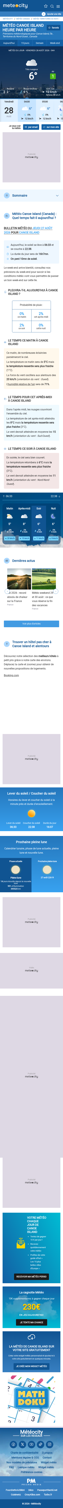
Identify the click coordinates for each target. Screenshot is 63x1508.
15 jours (25, 43)
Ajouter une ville (54, 14)
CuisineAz (16, 1494)
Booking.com (11, 675)
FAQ (11, 1467)
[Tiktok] (40, 1445)
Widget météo (49, 1462)
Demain (39, 43)
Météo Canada (23, 19)
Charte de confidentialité (24, 1452)
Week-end (55, 43)
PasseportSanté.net (47, 1490)
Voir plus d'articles (31, 623)
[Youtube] (31, 1445)
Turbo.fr (48, 1494)
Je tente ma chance (31, 1322)
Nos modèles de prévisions (21, 1462)
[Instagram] (49, 1445)
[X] (22, 1445)
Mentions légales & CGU (25, 1457)
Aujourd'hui (9, 43)
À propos (47, 1452)
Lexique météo (26, 1467)
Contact (47, 1457)
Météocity (8, 19)
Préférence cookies (31, 1472)
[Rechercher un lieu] (52, 6)
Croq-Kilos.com (32, 1494)
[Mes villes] (46, 6)
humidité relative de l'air (21, 384)
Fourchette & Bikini (15, 1490)
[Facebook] (13, 1445)
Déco (30, 1490)
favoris (55, 27)
